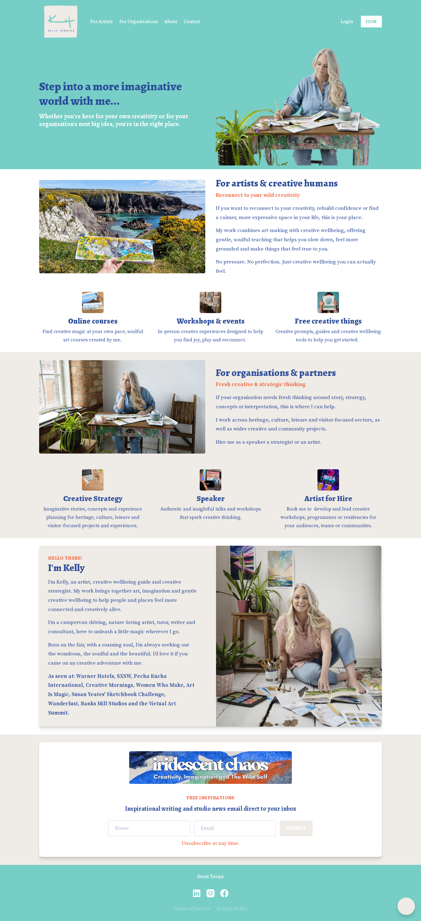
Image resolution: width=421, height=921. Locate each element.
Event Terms (210, 876)
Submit (296, 828)
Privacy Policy (232, 909)
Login (347, 21)
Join (371, 21)
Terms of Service (192, 909)
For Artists (101, 21)
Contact (192, 21)
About (171, 21)
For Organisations (138, 21)
